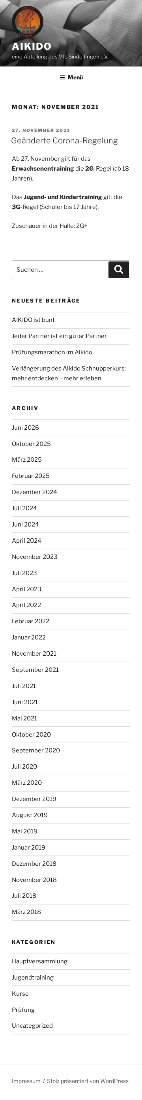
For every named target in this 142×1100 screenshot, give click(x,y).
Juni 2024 (25, 524)
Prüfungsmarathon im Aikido (52, 352)
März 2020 (27, 782)
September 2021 (35, 669)
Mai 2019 (24, 831)
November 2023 (35, 556)
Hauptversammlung (39, 961)
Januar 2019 (28, 847)
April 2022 (26, 605)
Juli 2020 (24, 766)
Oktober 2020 (31, 734)
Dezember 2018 (34, 863)
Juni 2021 (25, 702)
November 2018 (34, 880)
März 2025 (27, 459)
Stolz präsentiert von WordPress (88, 1080)
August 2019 (30, 815)
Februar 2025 (31, 475)
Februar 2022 (30, 621)
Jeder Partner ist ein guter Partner (59, 336)
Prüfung (23, 1010)
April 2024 (26, 540)
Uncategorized (32, 1025)
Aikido (32, 46)
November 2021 (34, 653)
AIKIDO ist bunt (33, 319)
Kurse (20, 993)
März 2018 (26, 912)
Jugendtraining (33, 977)
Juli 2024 (24, 508)
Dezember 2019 (34, 799)
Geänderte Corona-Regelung (64, 140)
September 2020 (36, 750)
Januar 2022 (29, 637)
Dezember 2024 (34, 492)
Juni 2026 (25, 427)
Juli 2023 (24, 573)
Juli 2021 (24, 686)
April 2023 (26, 589)
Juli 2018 (24, 895)
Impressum (26, 1080)
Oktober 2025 (31, 444)
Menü (75, 77)
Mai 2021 (24, 718)
